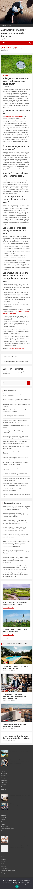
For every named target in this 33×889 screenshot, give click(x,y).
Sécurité (3, 866)
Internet (3, 789)
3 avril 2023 (6, 86)
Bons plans (4, 778)
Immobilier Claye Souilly (10, 356)
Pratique (3, 861)
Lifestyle (3, 817)
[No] (31, 884)
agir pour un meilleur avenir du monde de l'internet (13, 33)
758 (7, 638)
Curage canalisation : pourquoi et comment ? (16, 361)
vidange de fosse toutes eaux (16, 348)
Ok (17, 886)
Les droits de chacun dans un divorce (20, 795)
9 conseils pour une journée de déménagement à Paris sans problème (16, 536)
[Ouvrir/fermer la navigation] (3, 43)
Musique (3, 859)
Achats (3, 771)
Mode (2, 857)
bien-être (3, 775)
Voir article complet (8, 607)
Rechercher (28, 383)
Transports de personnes (8, 870)
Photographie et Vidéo (7, 828)
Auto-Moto (4, 773)
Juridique (3, 815)
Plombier (6, 75)
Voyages (3, 873)
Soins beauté (5, 868)
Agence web (4, 826)
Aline (11, 86)
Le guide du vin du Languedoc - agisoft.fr (14, 534)
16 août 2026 (6, 700)
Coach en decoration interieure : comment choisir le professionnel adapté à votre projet (14, 696)
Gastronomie (5, 787)
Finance (3, 784)
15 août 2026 (6, 740)
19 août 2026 (6, 670)
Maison (5, 662)
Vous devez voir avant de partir (14, 644)
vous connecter (13, 372)
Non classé (6, 734)
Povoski (13, 670)
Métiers (3, 824)
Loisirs (3, 819)
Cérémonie (4, 780)
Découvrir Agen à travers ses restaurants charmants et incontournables (15, 560)
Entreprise (4, 782)
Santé (2, 864)
